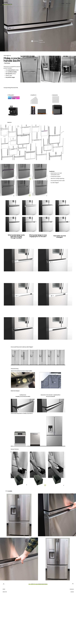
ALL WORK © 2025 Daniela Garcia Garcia (38, 584)
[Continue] (4, 584)
